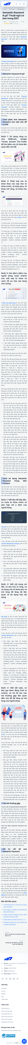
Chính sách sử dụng (6, 1019)
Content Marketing (7, 635)
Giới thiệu (3, 988)
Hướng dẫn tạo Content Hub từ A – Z (14, 919)
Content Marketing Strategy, (10, 543)
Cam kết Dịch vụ (5, 1008)
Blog (2, 996)
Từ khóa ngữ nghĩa (7, 61)
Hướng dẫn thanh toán (7, 1022)
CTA (3, 734)
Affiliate (3, 993)
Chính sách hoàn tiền (7, 1016)
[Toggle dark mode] (20, 3)
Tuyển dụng (4, 999)
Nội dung (4, 616)
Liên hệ (3, 991)
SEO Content (12, 9)
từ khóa (19, 217)
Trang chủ (4, 9)
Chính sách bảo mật (6, 1011)
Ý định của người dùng (8, 303)
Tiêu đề (3, 527)
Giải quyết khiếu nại (6, 1014)
